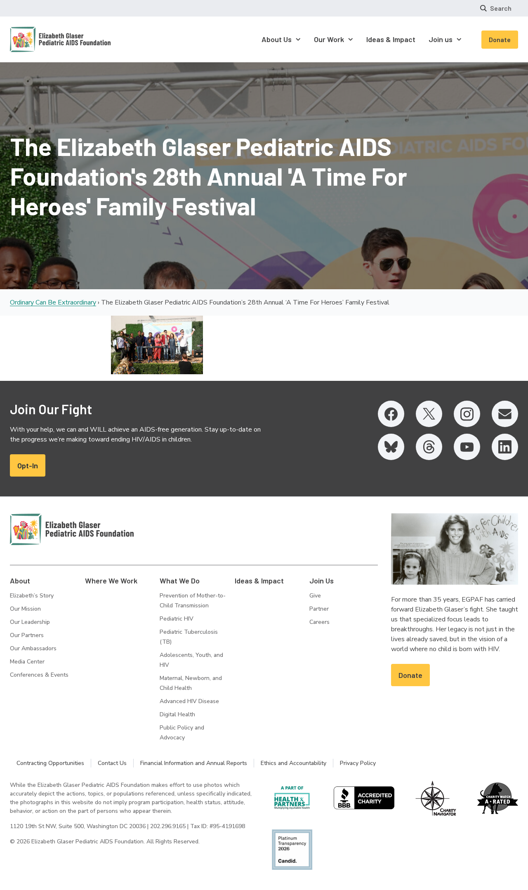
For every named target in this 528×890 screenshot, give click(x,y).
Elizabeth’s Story (32, 596)
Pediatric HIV (176, 619)
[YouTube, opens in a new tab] (467, 447)
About (20, 580)
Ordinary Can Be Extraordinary (53, 302)
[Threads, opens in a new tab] (429, 447)
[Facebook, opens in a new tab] (391, 414)
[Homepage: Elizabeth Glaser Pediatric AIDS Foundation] (39, 39)
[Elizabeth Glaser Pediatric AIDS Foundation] (72, 529)
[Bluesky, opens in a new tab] (391, 447)
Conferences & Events (39, 675)
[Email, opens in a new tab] (505, 414)
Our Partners (27, 635)
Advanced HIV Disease (189, 701)
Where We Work (111, 580)
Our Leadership (30, 622)
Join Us (321, 580)
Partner (319, 609)
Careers (319, 622)
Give (315, 596)
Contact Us (112, 763)
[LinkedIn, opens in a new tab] (505, 447)
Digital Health (177, 714)
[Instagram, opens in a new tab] (467, 414)
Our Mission (25, 609)
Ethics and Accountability (293, 763)
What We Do (180, 580)
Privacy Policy (358, 763)
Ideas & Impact (259, 580)
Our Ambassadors (33, 648)
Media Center (27, 662)
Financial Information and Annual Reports (193, 763)
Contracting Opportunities (50, 763)
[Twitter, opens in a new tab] (429, 414)
